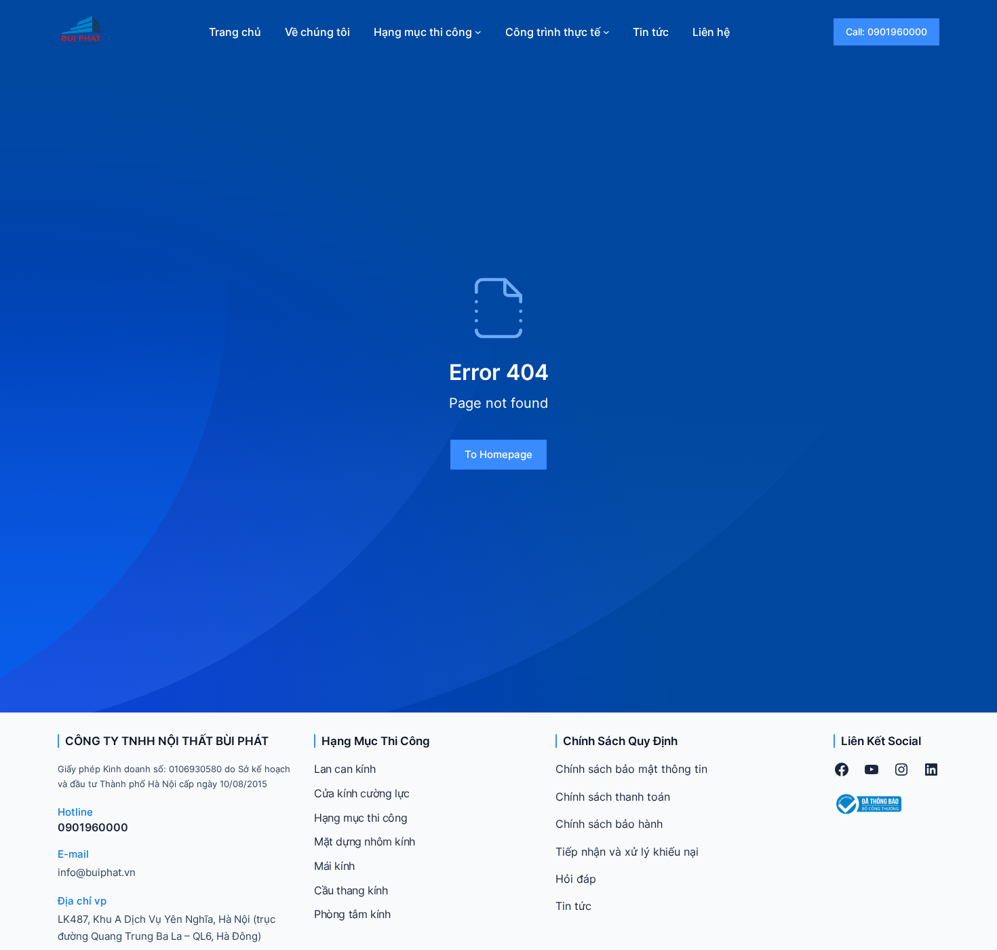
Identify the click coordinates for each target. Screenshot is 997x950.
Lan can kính (344, 769)
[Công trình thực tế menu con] (606, 31)
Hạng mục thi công (360, 817)
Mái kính (334, 866)
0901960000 (93, 827)
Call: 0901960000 (886, 31)
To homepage (498, 454)
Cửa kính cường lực (362, 793)
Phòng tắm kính (352, 914)
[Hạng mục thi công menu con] (478, 31)
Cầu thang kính (350, 890)
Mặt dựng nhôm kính (364, 841)
